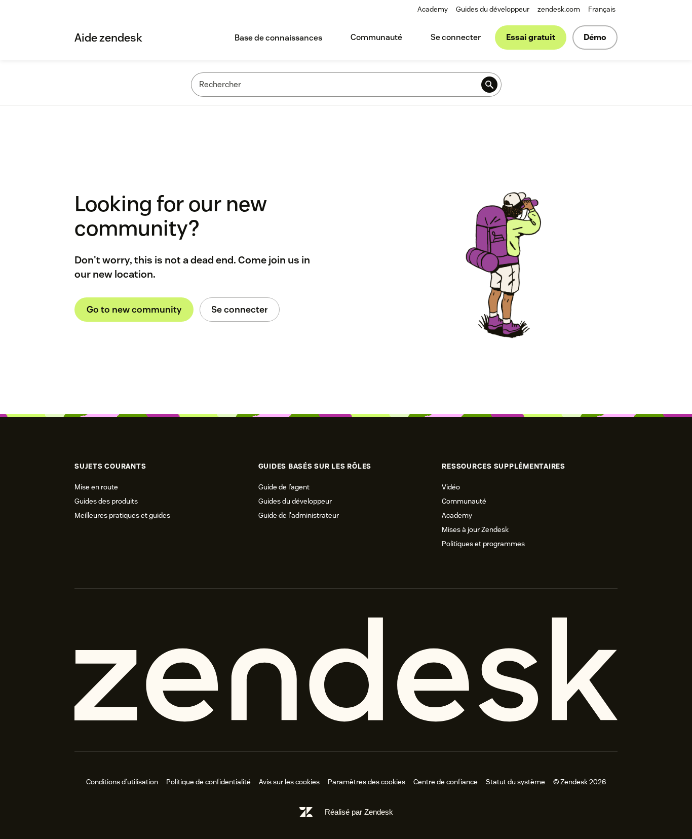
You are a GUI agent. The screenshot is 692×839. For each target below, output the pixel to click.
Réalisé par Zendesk (359, 812)
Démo (595, 37)
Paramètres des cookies (366, 781)
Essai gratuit (530, 37)
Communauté (376, 37)
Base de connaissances (278, 37)
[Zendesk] (346, 670)
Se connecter (456, 37)
